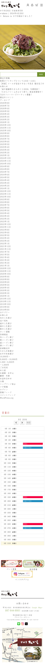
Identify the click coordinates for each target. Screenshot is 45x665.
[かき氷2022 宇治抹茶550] (22, 71)
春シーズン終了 (7, 345)
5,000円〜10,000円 (8, 359)
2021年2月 (5, 263)
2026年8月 (5, 103)
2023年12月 (5, 191)
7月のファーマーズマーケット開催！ (16, 95)
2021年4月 (5, 257)
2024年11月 (5, 161)
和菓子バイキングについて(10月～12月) (18, 81)
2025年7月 (5, 139)
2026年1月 (5, 122)
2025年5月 (5, 144)
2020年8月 (5, 279)
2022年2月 (5, 241)
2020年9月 (5, 276)
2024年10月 (5, 163)
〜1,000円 (4, 365)
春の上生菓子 (6, 326)
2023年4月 (5, 213)
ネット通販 (5, 332)
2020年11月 (5, 271)
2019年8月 (5, 310)
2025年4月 (5, 147)
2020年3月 (5, 290)
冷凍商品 (4, 334)
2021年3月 (5, 260)
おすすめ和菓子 (7, 354)
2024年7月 (5, 172)
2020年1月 (5, 296)
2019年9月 (5, 307)
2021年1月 (5, 265)
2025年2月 (5, 152)
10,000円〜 (5, 356)
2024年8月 (5, 169)
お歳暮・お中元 (7, 373)
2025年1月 (5, 155)
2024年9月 (5, 166)
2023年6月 (5, 208)
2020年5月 (5, 285)
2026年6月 (5, 108)
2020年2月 (5, 293)
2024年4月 (5, 180)
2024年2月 (5, 186)
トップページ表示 (8, 384)
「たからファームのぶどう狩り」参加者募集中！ (21, 92)
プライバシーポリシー (22, 617)
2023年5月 (5, 210)
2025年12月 (5, 125)
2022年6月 (5, 232)
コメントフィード (8, 395)
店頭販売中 (5, 348)
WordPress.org (6, 398)
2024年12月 (5, 158)
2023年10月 (5, 197)
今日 (28, 423)
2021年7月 (5, 252)
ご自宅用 (4, 367)
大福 (2, 381)
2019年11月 (5, 301)
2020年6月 (5, 282)
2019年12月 (5, 299)
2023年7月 (5, 205)
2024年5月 (5, 177)
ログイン (4, 390)
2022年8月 (5, 230)
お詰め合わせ (6, 378)
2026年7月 (5, 106)
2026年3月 (5, 117)
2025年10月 (5, 130)
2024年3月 (5, 183)
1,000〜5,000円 (7, 362)
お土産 (3, 370)
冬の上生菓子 (6, 318)
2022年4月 (5, 238)
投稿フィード (6, 392)
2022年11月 (5, 227)
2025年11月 (5, 128)
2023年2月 (5, 219)
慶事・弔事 (5, 376)
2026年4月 (5, 114)
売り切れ (4, 321)
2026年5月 (5, 111)
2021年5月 (5, 254)
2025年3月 (5, 150)
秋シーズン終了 (7, 340)
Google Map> (37, 607)
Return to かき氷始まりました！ (16, 16)
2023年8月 (5, 202)
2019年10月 (5, 304)
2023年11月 (5, 194)
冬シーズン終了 (7, 337)
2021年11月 (5, 249)
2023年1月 (5, 221)
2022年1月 (5, 243)
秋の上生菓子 (6, 329)
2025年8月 (5, 136)
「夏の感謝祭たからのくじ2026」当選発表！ (20, 89)
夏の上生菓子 (6, 323)
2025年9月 (5, 133)
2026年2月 (5, 119)
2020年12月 (5, 268)
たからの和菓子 (7, 351)
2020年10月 (5, 274)
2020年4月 (5, 288)
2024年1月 (5, 188)
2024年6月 (5, 174)
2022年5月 (5, 235)
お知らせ (4, 315)
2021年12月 (5, 246)
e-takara (3, 13)
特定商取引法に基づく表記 (22, 615)
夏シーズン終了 (7, 343)
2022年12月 (5, 224)
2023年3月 (5, 216)
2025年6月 (5, 141)
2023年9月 (5, 199)
